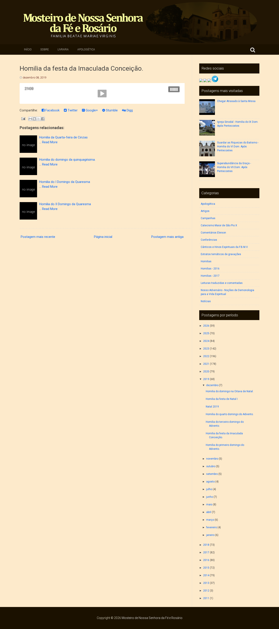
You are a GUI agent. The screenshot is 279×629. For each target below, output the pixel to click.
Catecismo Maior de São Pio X (219, 225)
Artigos (205, 211)
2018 (206, 544)
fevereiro (211, 527)
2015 (206, 567)
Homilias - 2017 (210, 275)
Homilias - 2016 (210, 268)
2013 (206, 583)
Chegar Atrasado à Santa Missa (236, 101)
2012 (206, 590)
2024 (206, 341)
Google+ (91, 110)
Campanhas (208, 218)
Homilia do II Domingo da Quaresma (65, 204)
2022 (206, 356)
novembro (212, 458)
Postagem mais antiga (167, 237)
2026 (206, 325)
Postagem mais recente (38, 237)
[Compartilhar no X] (38, 119)
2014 (206, 575)
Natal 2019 (212, 406)
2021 (206, 363)
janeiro (210, 535)
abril (208, 512)
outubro (210, 466)
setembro (212, 474)
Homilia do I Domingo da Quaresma (64, 182)
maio (209, 504)
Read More (50, 142)
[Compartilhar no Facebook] (43, 119)
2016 (206, 560)
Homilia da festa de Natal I (222, 399)
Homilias (206, 261)
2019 (206, 379)
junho (209, 496)
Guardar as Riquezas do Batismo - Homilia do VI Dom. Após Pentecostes (238, 146)
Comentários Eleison (213, 232)
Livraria (63, 49)
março (210, 519)
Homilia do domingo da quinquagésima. (67, 160)
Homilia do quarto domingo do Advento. (229, 414)
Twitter (72, 110)
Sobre (44, 49)
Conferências (209, 239)
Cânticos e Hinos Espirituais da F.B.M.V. (224, 247)
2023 (206, 348)
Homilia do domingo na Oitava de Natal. (229, 391)
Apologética (86, 49)
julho (209, 489)
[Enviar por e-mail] (30, 119)
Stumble (111, 110)
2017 (206, 552)
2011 (206, 598)
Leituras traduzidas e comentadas (222, 283)
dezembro (212, 385)
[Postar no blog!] (34, 119)
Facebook (52, 110)
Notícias (206, 301)
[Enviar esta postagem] (23, 119)
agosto (210, 481)
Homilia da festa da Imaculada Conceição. (81, 68)
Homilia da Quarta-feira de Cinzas (63, 137)
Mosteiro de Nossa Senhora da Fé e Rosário (152, 618)
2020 (206, 371)
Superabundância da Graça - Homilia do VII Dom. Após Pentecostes (234, 167)
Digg (129, 110)
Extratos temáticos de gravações (221, 254)
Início (28, 49)
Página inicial (103, 237)
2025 (206, 333)
